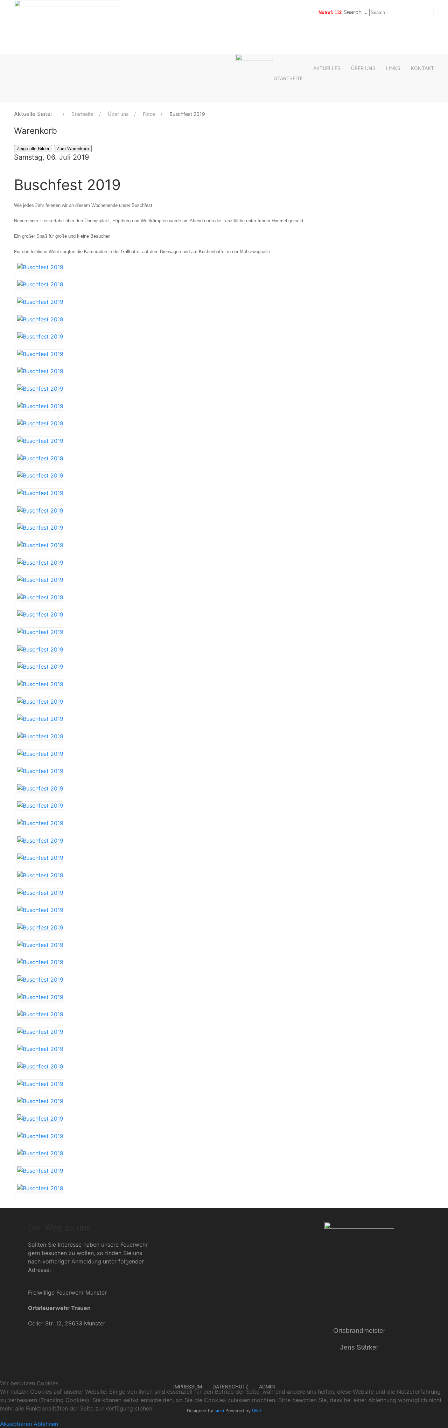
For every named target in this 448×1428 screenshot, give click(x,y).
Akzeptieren (16, 1423)
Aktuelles (327, 68)
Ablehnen (46, 1423)
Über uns (363, 68)
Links (393, 68)
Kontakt (422, 68)
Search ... (355, 11)
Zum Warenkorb (73, 148)
